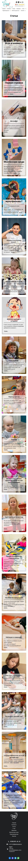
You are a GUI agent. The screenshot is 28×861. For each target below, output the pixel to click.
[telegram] (20, 2)
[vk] (18, 2)
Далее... (9, 54)
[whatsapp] (22, 2)
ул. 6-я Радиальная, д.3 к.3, (15, 850)
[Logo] (7, 4)
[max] (16, 2)
